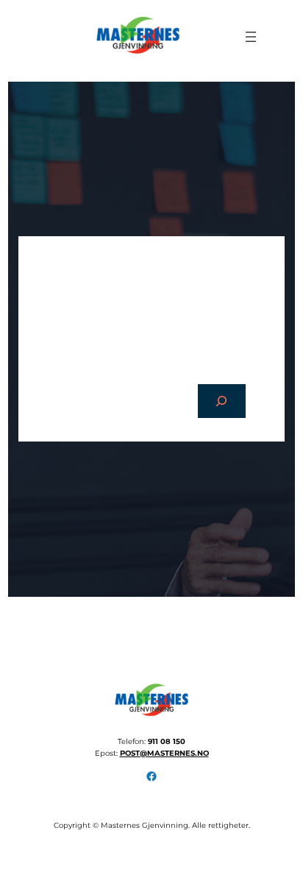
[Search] (222, 401)
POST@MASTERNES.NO (164, 753)
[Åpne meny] (251, 37)
